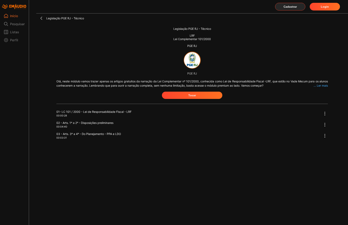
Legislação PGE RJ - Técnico (65, 18)
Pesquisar (17, 24)
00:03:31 (61, 137)
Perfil (14, 40)
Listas (14, 32)
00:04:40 (61, 126)
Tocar (192, 95)
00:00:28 (61, 115)
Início (14, 16)
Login (325, 6)
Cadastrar (290, 6)
